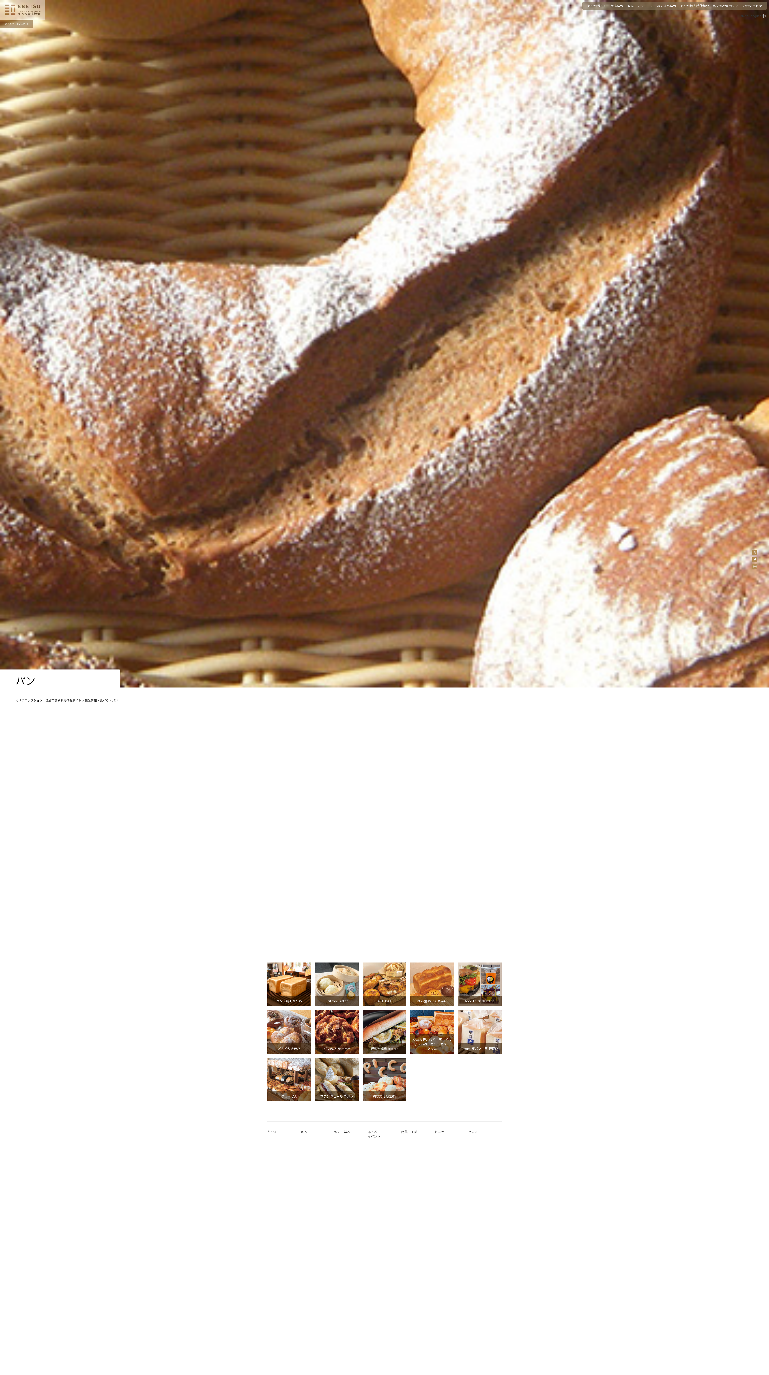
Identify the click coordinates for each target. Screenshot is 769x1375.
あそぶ (372, 1132)
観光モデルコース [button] (640, 6)
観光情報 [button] (617, 6)
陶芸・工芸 (409, 1132)
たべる (272, 1132)
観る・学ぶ (342, 1132)
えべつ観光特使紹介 (694, 6)
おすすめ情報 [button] (666, 6)
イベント (374, 1136)
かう (304, 1132)
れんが (439, 1132)
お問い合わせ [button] (752, 6)
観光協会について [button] (726, 6)
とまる (473, 1132)
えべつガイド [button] (597, 6)
